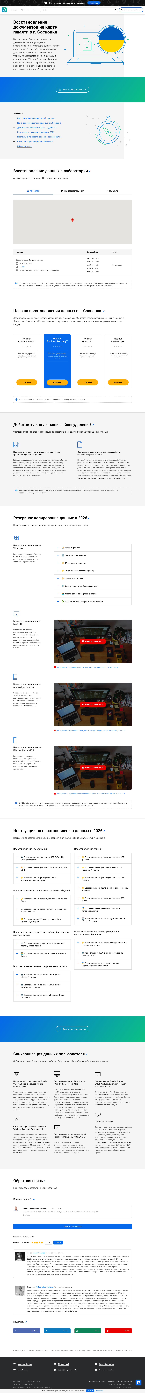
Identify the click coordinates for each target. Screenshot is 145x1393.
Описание (27, 382)
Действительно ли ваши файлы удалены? (37, 127)
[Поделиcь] (25, 1322)
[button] (72, 220)
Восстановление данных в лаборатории (36, 118)
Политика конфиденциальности (120, 1381)
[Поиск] (115, 9)
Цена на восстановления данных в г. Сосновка (39, 123)
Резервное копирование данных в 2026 (35, 132)
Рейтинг (27, 1242)
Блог (34, 10)
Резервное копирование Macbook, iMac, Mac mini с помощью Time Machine (86, 667)
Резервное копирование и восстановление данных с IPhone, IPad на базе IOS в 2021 (90, 794)
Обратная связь (24, 146)
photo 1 (22, 267)
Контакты (25, 10)
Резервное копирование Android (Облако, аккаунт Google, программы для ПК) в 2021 (90, 730)
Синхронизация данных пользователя (35, 141)
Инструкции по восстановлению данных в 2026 (39, 137)
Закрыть (90, 1391)
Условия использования (97, 1381)
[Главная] (4, 9)
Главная (14, 10)
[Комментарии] (33, 1199)
